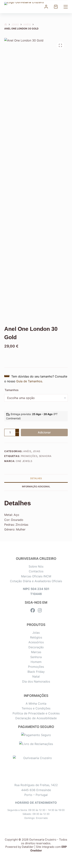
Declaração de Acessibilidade (36, 718)
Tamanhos (11, 390)
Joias (36, 451)
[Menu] (66, 7)
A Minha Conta (36, 703)
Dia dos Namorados (36, 681)
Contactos (36, 571)
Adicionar (44, 432)
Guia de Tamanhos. (29, 381)
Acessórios (36, 642)
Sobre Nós (36, 566)
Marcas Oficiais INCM (36, 576)
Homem (36, 662)
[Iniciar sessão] (46, 7)
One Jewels (24, 461)
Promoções (29, 456)
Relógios (36, 637)
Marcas (36, 652)
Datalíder (28, 847)
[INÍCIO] (5, 24)
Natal (36, 676)
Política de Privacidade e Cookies (36, 713)
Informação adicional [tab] (36, 486)
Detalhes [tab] (36, 478)
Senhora (45, 456)
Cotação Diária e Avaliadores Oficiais (36, 581)
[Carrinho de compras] (56, 7)
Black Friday (36, 671)
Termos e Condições (36, 708)
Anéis (27, 451)
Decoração (36, 647)
